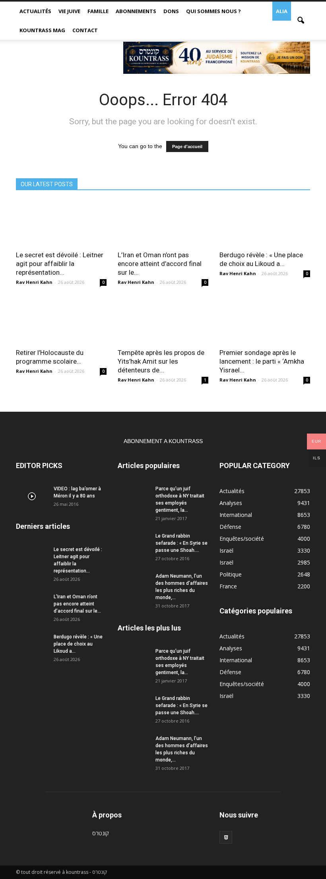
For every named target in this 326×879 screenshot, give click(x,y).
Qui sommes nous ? (213, 11)
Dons (171, 11)
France (228, 586)
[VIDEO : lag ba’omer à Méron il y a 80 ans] (32, 496)
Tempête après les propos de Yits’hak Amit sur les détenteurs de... (161, 361)
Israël (226, 550)
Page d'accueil (187, 146)
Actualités (35, 11)
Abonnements (136, 11)
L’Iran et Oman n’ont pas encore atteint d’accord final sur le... (160, 263)
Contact (85, 30)
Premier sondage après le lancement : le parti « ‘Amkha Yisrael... (261, 361)
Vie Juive (69, 11)
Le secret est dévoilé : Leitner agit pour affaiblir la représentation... (59, 263)
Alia (281, 11)
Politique (230, 574)
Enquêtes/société (241, 538)
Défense (230, 526)
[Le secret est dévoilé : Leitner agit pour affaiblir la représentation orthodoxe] (61, 222)
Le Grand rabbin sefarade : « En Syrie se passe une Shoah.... (181, 543)
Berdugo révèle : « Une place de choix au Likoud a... (78, 644)
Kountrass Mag (42, 30)
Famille (98, 11)
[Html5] (225, 837)
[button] (300, 20)
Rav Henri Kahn (34, 282)
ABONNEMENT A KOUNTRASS (163, 441)
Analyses (230, 503)
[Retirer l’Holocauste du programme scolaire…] (61, 320)
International (235, 515)
